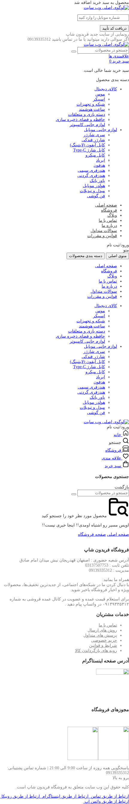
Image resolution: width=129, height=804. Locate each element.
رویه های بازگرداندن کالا (96, 650)
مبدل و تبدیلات (92, 191)
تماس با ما (108, 220)
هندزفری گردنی (91, 175)
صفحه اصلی (106, 205)
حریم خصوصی (104, 640)
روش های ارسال (102, 630)
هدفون (99, 165)
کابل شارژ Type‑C (89, 150)
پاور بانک (97, 180)
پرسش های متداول (100, 635)
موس (100, 94)
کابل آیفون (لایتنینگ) (87, 145)
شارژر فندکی (93, 140)
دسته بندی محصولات (85, 256)
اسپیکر (99, 99)
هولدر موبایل (94, 185)
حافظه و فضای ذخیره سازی (80, 119)
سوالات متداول (104, 230)
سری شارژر (94, 135)
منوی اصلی (117, 256)
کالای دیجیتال (105, 89)
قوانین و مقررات (102, 235)
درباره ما (109, 225)
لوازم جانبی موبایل (100, 130)
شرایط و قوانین (103, 645)
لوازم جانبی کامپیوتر (87, 124)
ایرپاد (100, 160)
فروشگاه (109, 210)
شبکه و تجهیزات (90, 104)
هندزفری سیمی (91, 170)
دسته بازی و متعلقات (86, 114)
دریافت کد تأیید (114, 28)
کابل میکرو (95, 155)
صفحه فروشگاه (92, 534)
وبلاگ (112, 215)
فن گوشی (96, 196)
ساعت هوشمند (92, 109)
